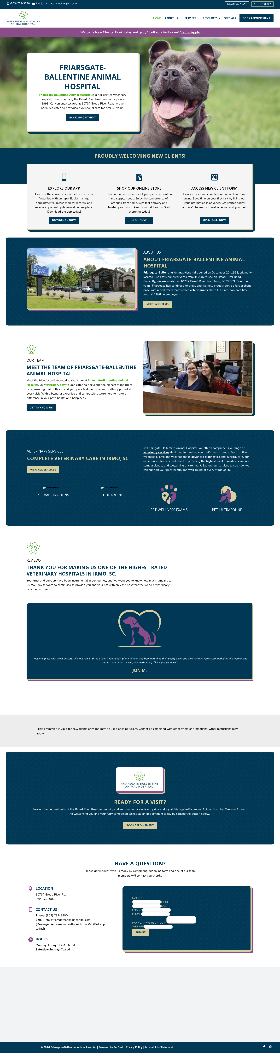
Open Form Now (214, 220)
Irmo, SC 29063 (46, 899)
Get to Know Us (41, 407)
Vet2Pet (94, 924)
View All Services (43, 469)
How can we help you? (149, 923)
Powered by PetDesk (111, 1047)
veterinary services (156, 452)
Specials (230, 18)
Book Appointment (256, 18)
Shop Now (139, 220)
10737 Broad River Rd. (51, 894)
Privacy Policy (134, 1047)
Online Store (262, 4)
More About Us (157, 304)
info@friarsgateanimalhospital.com (67, 920)
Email (137, 910)
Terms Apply (190, 32)
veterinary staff (56, 385)
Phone (136, 914)
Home (157, 18)
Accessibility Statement (158, 1047)
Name (137, 898)
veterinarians (199, 290)
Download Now (64, 220)
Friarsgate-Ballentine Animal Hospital (65, 95)
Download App (237, 4)
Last (164, 906)
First (164, 902)
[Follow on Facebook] (264, 1046)
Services (190, 18)
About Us (171, 18)
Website (138, 926)
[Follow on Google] (270, 1046)
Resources (210, 18)
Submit (140, 932)
